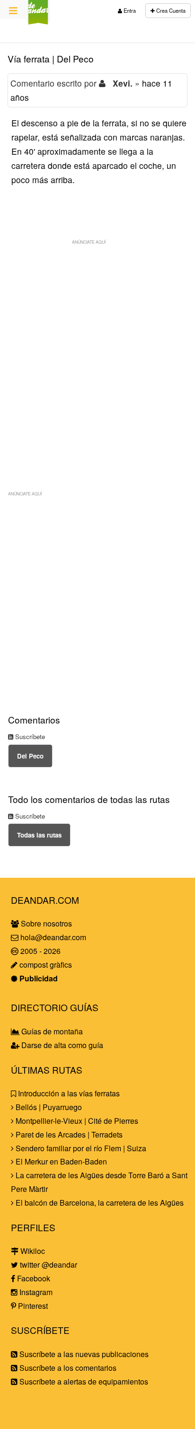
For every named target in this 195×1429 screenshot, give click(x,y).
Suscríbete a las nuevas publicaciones (83, 1354)
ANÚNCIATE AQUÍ (89, 242)
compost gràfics (45, 964)
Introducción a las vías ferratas (68, 1093)
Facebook (32, 1278)
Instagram (35, 1292)
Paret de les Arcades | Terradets (68, 1134)
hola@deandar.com (53, 937)
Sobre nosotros (45, 923)
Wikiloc (31, 1250)
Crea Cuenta (170, 10)
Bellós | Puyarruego (48, 1107)
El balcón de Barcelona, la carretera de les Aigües (99, 1202)
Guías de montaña (51, 1031)
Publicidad (38, 978)
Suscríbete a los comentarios (67, 1367)
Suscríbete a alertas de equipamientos (83, 1381)
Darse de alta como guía (61, 1045)
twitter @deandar (47, 1264)
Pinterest (32, 1305)
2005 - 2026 (39, 950)
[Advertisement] (97, 346)
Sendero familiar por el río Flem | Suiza (80, 1148)
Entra (129, 10)
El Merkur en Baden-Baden (60, 1161)
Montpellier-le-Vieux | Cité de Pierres (76, 1120)
